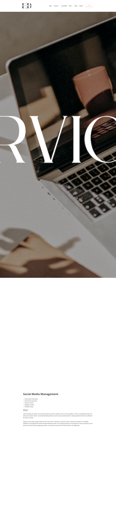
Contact (81, 5)
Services (56, 5)
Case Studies (64, 5)
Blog (70, 5)
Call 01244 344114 (89, 6)
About (76, 5)
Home (50, 5)
